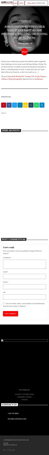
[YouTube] (4, 450)
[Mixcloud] (9, 450)
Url (4, 292)
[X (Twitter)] (6, 450)
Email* (5, 282)
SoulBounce (39, 79)
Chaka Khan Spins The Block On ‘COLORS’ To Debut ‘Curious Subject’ (24, 219)
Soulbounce (24, 22)
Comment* (7, 257)
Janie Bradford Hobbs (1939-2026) (18, 172)
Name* (5, 272)
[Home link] (7, 3)
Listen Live (36, 3)
